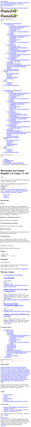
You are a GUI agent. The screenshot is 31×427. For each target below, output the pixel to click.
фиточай (26, 379)
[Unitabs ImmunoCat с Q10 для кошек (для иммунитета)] (17, 286)
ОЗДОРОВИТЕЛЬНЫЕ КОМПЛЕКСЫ (17, 189)
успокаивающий (5, 379)
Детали (11, 284)
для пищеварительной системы (19, 372)
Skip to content (4, 1)
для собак (18, 373)
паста (25, 376)
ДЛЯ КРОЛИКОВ (11, 347)
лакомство (10, 376)
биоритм (3, 367)
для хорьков (7, 375)
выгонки (3, 368)
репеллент (23, 377)
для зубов (21, 368)
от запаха (15, 376)
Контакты (6, 400)
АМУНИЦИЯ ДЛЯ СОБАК (14, 350)
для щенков (19, 375)
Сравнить (3, 188)
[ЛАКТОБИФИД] (17, 275)
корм (27, 375)
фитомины (21, 379)
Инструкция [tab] (7, 194)
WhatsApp (6, 4)
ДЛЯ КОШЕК (10, 334)
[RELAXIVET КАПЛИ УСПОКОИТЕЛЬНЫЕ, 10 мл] (17, 300)
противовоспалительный (7, 377)
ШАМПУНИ (13, 341)
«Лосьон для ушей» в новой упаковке (13, 409)
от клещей (21, 376)
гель (6, 368)
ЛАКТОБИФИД (9, 278)
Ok (21, 424)
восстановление (22, 367)
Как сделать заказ (8, 394)
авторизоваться (24, 268)
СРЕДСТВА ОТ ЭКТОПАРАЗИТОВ (19, 342)
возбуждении (14, 367)
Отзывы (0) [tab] (6, 197)
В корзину (3, 186)
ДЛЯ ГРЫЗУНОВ (11, 346)
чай (14, 380)
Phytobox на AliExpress (9, 411)
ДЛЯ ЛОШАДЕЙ (11, 345)
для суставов (25, 373)
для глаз (12, 191)
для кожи (17, 191)
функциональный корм (6, 380)
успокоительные (13, 379)
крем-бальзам (4, 376)
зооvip (23, 375)
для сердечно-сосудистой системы (14, 191)
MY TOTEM (10, 331)
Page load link (4, 417)
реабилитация (17, 377)
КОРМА (12, 343)
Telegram (14, 4)
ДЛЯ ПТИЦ (10, 349)
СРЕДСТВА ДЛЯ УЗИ (12, 355)
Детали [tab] (5, 196)
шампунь (17, 380)
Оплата (5, 397)
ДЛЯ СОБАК (10, 332)
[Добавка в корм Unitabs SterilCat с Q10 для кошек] (17, 311)
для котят (14, 369)
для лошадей (8, 371)
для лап (2, 371)
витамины (7, 191)
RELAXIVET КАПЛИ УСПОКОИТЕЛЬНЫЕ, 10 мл (13, 304)
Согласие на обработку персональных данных (15, 401)
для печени (8, 372)
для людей (14, 371)
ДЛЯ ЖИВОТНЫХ (9, 330)
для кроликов (26, 369)
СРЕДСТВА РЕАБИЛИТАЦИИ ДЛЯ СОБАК (18, 351)
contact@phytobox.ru (8, 5)
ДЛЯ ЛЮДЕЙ (7, 357)
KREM (6, 415)
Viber (10, 4)
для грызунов (15, 368)
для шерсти (19, 192)
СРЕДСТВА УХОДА (15, 339)
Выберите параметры (9, 295)
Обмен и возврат (8, 398)
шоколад (22, 380)
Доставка (6, 396)
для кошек (23, 191)
